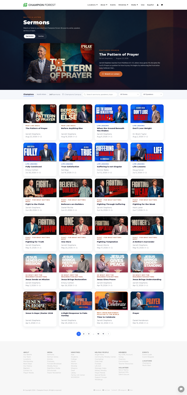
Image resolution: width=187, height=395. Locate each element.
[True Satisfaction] (75, 152)
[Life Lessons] (147, 152)
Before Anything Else (72, 128)
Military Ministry (101, 370)
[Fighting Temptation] (111, 225)
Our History (27, 366)
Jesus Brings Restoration (74, 279)
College (74, 359)
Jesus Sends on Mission (38, 279)
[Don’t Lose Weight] (147, 113)
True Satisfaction (70, 167)
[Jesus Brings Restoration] (75, 263)
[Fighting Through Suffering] (111, 188)
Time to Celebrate (106, 317)
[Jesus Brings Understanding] (147, 263)
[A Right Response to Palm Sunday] (75, 301)
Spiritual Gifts (123, 372)
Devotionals (51, 370)
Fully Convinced (34, 167)
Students (74, 357)
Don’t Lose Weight (142, 128)
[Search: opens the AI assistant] (162, 4)
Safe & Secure (124, 374)
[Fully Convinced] (39, 152)
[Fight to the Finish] (39, 188)
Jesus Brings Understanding (147, 279)
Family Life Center (78, 375)
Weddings (98, 380)
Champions (28, 94)
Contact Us (27, 370)
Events (113, 5)
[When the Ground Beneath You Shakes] (111, 113)
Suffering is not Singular (109, 167)
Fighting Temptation (107, 242)
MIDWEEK (75, 377)
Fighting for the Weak (144, 204)
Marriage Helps (100, 368)
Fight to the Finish (35, 204)
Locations (27, 359)
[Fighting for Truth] (39, 225)
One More (66, 242)
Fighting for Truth (35, 242)
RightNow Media (53, 368)
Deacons (122, 359)
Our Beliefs (27, 355)
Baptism (26, 368)
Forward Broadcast (54, 364)
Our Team (27, 357)
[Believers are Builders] (75, 188)
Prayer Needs (28, 373)
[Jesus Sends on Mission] (39, 263)
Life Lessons (139, 167)
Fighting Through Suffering (111, 204)
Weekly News (52, 366)
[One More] (75, 225)
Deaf (73, 370)
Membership (28, 361)
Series (41, 36)
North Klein (41, 94)
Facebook (98, 390)
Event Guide (147, 355)
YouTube (107, 390)
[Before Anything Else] (75, 113)
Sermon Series (52, 357)
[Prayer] (147, 301)
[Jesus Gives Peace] (111, 263)
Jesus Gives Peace (106, 279)
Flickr (131, 390)
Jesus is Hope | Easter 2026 (39, 313)
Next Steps (27, 364)
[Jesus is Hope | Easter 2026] (39, 301)
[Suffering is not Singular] (111, 152)
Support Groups (101, 377)
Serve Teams (123, 370)
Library (73, 373)
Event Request (148, 357)
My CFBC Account (126, 355)
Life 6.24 (98, 366)
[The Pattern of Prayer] (58, 63)
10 (98, 334)
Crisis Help (99, 361)
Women (74, 364)
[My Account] (157, 5)
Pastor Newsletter (54, 373)
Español (150, 5)
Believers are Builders (72, 204)
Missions (74, 368)
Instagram (123, 390)
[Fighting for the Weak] (147, 188)
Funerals (98, 364)
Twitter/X (114, 390)
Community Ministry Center (105, 357)
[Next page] (108, 334)
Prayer (136, 313)
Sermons (36, 22)
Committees (123, 361)
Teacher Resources (126, 364)
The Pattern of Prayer (119, 54)
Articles (50, 359)
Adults (73, 361)
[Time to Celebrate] (111, 301)
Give (142, 5)
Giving (121, 357)
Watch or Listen (112, 74)
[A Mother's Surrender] (147, 225)
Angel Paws (99, 355)
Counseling (99, 359)
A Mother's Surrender (143, 242)
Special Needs (100, 375)
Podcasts (50, 361)
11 (103, 334)
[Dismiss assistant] (184, 386)
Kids (72, 355)
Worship (74, 366)
